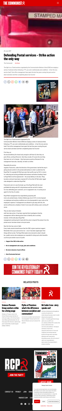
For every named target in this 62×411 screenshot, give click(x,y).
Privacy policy (49, 405)
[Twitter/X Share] (8, 81)
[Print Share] (27, 81)
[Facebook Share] (5, 81)
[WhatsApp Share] (16, 81)
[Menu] (58, 3)
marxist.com (23, 397)
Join (24, 391)
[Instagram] (29, 404)
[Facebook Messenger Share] (19, 81)
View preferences (53, 401)
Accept (37, 401)
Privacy (18, 391)
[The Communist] (14, 4)
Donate (31, 391)
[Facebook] (21, 404)
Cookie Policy (43, 405)
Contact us (9, 391)
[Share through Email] (23, 81)
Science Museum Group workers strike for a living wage (10, 308)
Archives (17, 63)
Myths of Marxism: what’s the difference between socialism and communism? (31, 309)
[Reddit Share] (12, 81)
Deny (43, 401)
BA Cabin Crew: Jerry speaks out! (50, 306)
